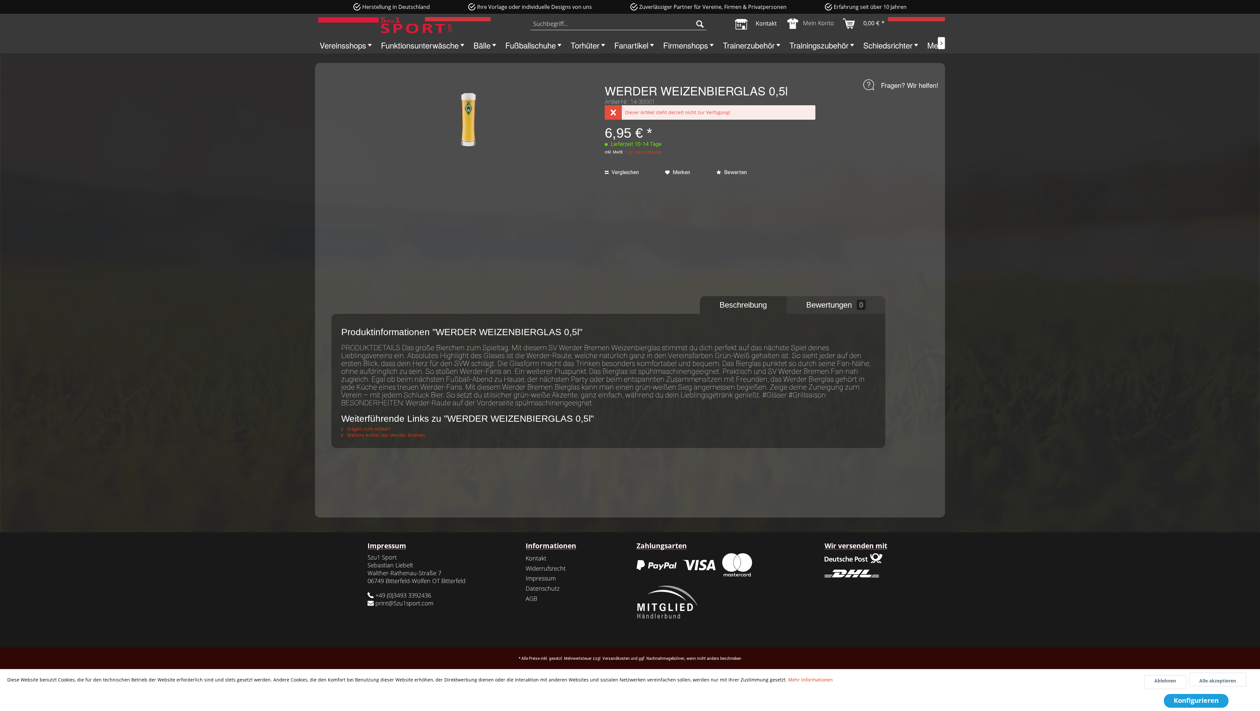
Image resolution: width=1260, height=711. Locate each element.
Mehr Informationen (810, 680)
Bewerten (735, 172)
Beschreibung (743, 304)
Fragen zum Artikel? (368, 429)
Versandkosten (616, 658)
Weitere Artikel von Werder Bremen (385, 435)
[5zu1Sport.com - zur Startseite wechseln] (385, 25)
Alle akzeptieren (1217, 681)
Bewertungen (834, 304)
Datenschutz (542, 588)
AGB (531, 598)
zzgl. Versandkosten (643, 152)
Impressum (541, 578)
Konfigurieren (1196, 700)
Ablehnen (1165, 681)
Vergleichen (624, 172)
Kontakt (536, 558)
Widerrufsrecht (546, 568)
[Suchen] (700, 23)
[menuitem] (618, 23)
